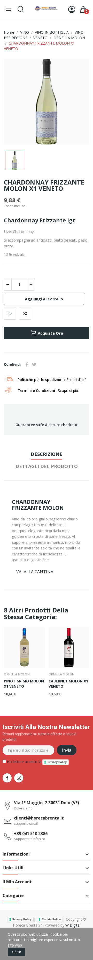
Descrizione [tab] (46, 454)
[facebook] (7, 777)
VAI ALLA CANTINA (34, 572)
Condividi (26, 364)
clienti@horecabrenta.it (39, 818)
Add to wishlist (10, 313)
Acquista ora (50, 333)
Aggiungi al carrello (44, 298)
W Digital (72, 925)
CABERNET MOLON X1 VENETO (68, 684)
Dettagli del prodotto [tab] (47, 466)
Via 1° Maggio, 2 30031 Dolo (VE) (46, 803)
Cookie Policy (51, 919)
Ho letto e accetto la (36, 761)
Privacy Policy (57, 762)
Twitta (34, 364)
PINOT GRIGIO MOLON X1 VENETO (24, 684)
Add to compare (25, 313)
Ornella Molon (17, 674)
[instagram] (18, 777)
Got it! (16, 952)
